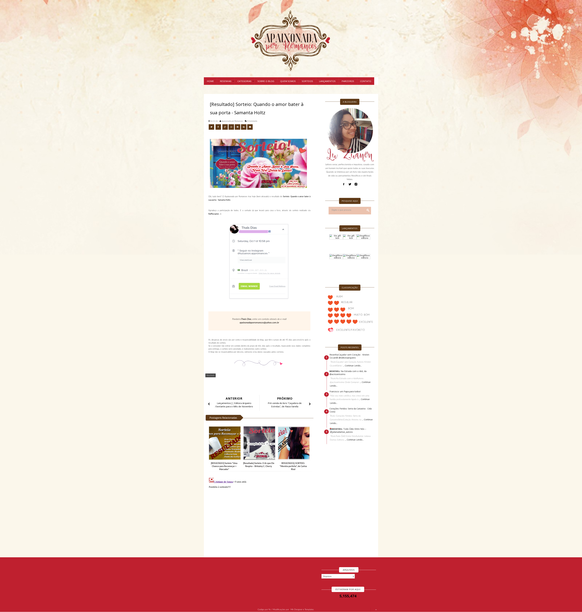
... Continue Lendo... (352, 365)
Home (210, 81)
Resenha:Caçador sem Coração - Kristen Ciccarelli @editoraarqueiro (349, 356)
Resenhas (225, 81)
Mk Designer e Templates (302, 610)
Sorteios (307, 81)
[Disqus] (261, 514)
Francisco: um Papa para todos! (345, 391)
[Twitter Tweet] (212, 127)
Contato (365, 81)
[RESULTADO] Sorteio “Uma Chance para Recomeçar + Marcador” (224, 466)
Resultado (210, 375)
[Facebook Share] (219, 127)
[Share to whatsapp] (231, 127)
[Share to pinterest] (237, 127)
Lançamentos (327, 81)
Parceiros (348, 81)
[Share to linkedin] (243, 127)
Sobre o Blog (266, 81)
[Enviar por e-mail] (250, 127)
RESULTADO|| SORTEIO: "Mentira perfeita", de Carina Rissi (293, 466)
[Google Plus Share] (225, 127)
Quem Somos (288, 81)
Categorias (244, 81)
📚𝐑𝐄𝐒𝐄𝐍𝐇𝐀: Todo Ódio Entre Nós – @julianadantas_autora (347, 430)
